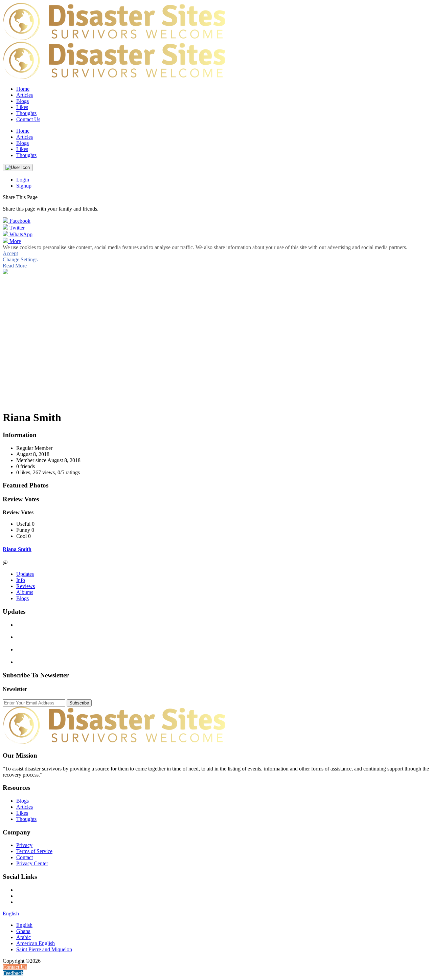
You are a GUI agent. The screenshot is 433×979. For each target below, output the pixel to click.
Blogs (22, 598)
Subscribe (79, 702)
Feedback (13, 973)
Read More (15, 265)
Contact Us (28, 119)
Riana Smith (17, 549)
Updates (25, 574)
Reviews (25, 586)
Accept (10, 253)
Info (20, 580)
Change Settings (20, 259)
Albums (24, 592)
